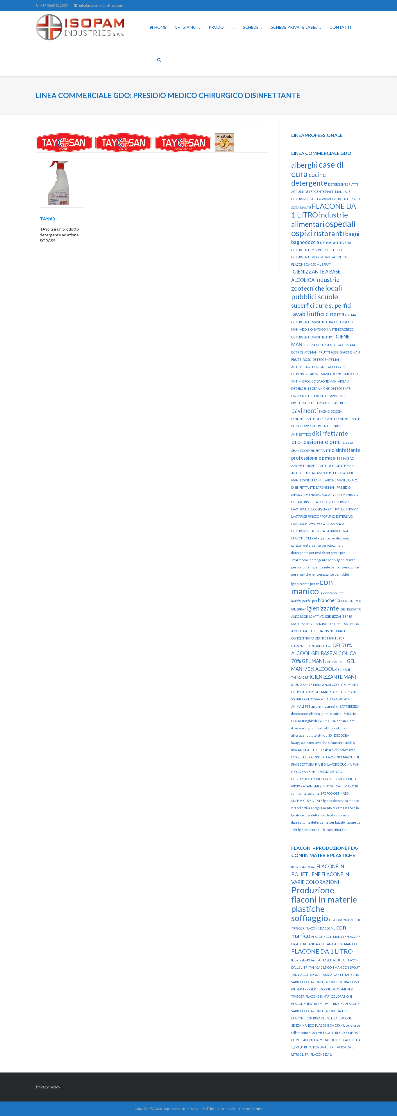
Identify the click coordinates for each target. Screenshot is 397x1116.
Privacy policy (48, 1086)
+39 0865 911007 (54, 5)
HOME (160, 27)
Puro (259, 1108)
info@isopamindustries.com (101, 5)
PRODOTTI (220, 27)
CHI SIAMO (185, 27)
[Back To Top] (382, 1102)
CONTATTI (340, 27)
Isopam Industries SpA (179, 1108)
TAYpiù (47, 218)
